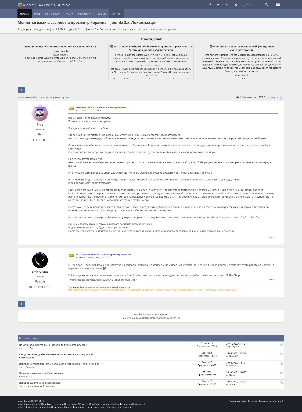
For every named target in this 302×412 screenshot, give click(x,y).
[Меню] (278, 4)
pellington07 (235, 346)
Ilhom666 (233, 356)
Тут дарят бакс (76, 286)
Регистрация (52, 13)
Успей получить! (121, 286)
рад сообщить (60, 54)
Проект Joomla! (60, 51)
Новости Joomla (151, 39)
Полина (30, 367)
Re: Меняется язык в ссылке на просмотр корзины (103, 254)
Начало (24, 13)
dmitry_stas (40, 272)
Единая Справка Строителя (40, 386)
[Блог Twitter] (218, 4)
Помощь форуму (237, 401)
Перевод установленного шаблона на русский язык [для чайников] (59, 363)
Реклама (252, 401)
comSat (29, 348)
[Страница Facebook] (210, 4)
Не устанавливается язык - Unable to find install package (53, 345)
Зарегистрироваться (168, 318)
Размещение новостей (271, 401)
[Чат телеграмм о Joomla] (236, 4)
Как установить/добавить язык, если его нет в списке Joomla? (56, 354)
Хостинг (116, 13)
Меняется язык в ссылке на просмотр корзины (101, 107)
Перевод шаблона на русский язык (40, 382)
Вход (37, 13)
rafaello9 (30, 357)
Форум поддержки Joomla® (46, 5)
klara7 (29, 376)
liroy (40, 124)
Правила (101, 13)
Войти (146, 318)
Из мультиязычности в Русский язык (41, 373)
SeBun (232, 384)
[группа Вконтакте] (227, 4)
